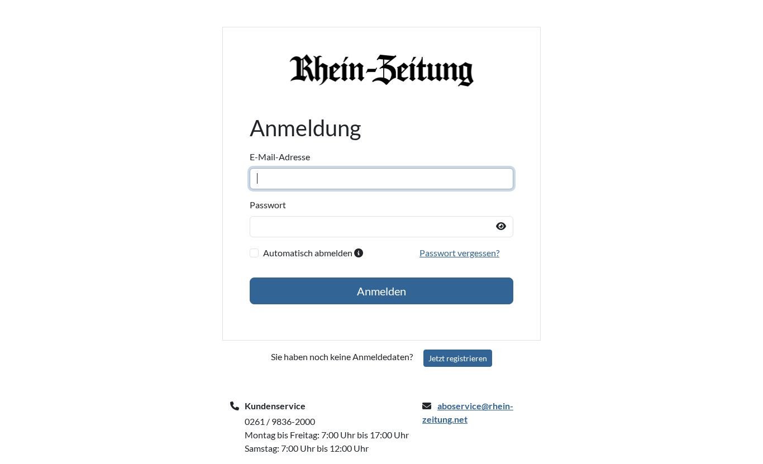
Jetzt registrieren (457, 358)
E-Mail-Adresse (280, 156)
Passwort (268, 204)
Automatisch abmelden (308, 252)
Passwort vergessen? (459, 252)
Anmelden (381, 291)
